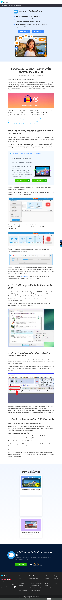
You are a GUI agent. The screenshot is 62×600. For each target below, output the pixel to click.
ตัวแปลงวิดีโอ (21, 578)
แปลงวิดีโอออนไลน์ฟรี (33, 580)
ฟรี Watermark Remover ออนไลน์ (35, 583)
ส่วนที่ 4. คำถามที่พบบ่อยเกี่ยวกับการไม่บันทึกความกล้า (23, 123)
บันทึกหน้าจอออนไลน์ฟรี (34, 578)
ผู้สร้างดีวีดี (21, 585)
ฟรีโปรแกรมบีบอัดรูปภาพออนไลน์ (35, 587)
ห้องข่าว (46, 585)
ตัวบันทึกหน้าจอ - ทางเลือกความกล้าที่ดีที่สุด (27, 153)
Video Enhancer (22, 587)
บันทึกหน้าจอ (21, 580)
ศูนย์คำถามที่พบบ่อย (57, 580)
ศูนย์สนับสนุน (56, 578)
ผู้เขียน (46, 583)
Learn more (43, 598)
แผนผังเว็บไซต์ (48, 587)
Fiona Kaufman (24, 75)
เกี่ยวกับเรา (47, 578)
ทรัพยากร (6, 5)
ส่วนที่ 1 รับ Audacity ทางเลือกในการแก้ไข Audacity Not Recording (26, 118)
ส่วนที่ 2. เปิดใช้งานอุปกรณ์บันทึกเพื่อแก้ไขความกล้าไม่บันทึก (25, 120)
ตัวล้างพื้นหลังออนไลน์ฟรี (34, 585)
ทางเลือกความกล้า (24, 276)
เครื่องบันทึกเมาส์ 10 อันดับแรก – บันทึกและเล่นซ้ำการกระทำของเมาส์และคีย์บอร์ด (31, 490)
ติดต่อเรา (46, 580)
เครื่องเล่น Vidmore (22, 583)
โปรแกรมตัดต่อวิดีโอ (23, 590)
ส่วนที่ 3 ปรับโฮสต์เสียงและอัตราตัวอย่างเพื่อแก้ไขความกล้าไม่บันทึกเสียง (27, 122)
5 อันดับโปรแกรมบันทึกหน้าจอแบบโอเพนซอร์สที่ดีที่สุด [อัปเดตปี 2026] (31, 533)
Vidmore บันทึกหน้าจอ (30, 11)
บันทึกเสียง (11, 5)
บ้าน (2, 5)
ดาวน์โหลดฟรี (25, 31)
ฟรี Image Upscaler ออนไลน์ (34, 590)
